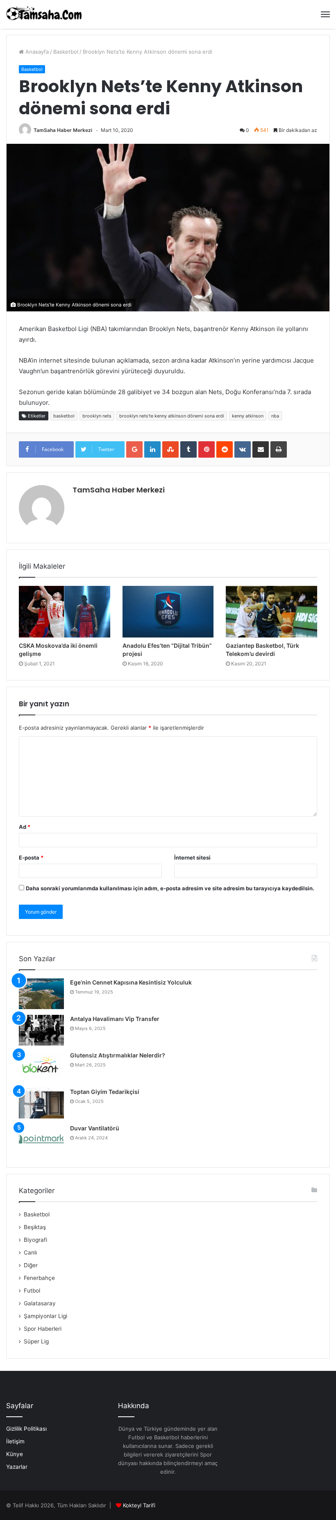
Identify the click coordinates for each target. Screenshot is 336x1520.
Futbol (32, 1290)
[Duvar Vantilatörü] (41, 1139)
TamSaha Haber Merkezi (63, 130)
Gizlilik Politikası (26, 1428)
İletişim (15, 1441)
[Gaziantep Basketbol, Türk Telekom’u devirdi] (271, 611)
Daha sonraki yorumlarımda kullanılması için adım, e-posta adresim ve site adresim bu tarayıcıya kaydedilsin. (170, 888)
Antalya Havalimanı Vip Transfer (114, 1018)
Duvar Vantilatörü (94, 1128)
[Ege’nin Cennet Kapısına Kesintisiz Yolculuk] (41, 993)
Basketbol (65, 51)
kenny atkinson (247, 416)
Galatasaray (40, 1303)
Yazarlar (16, 1466)
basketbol (64, 416)
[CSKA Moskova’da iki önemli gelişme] (64, 611)
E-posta (31, 857)
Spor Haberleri (42, 1328)
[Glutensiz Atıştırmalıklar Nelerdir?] (41, 1066)
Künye (14, 1454)
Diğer (31, 1265)
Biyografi (35, 1239)
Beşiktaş (35, 1227)
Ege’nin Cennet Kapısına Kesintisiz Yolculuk (131, 982)
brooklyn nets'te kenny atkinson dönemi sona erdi (171, 416)
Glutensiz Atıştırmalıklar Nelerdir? (117, 1055)
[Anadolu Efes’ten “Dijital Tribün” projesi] (168, 611)
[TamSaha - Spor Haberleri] (45, 14)
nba (275, 416)
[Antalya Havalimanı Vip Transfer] (41, 1030)
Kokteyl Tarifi (139, 1505)
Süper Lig (36, 1341)
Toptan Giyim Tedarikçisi (104, 1091)
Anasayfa (36, 51)
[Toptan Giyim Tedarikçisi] (41, 1103)
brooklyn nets (96, 416)
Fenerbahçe (39, 1278)
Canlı (30, 1252)
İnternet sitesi (192, 857)
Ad (24, 827)
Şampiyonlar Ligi (45, 1316)
